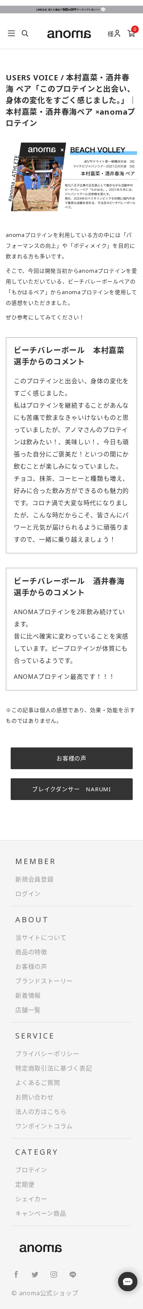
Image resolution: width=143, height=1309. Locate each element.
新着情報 (28, 995)
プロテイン (31, 1170)
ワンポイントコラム (44, 1126)
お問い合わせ (34, 1097)
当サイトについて (40, 937)
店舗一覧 (28, 1010)
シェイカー (31, 1199)
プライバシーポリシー (47, 1054)
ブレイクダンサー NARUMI (71, 789)
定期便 (24, 1184)
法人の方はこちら (40, 1111)
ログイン (28, 894)
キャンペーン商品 (40, 1213)
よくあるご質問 (37, 1083)
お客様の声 (71, 758)
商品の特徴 (31, 952)
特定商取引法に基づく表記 (53, 1068)
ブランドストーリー (44, 981)
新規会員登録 (34, 879)
